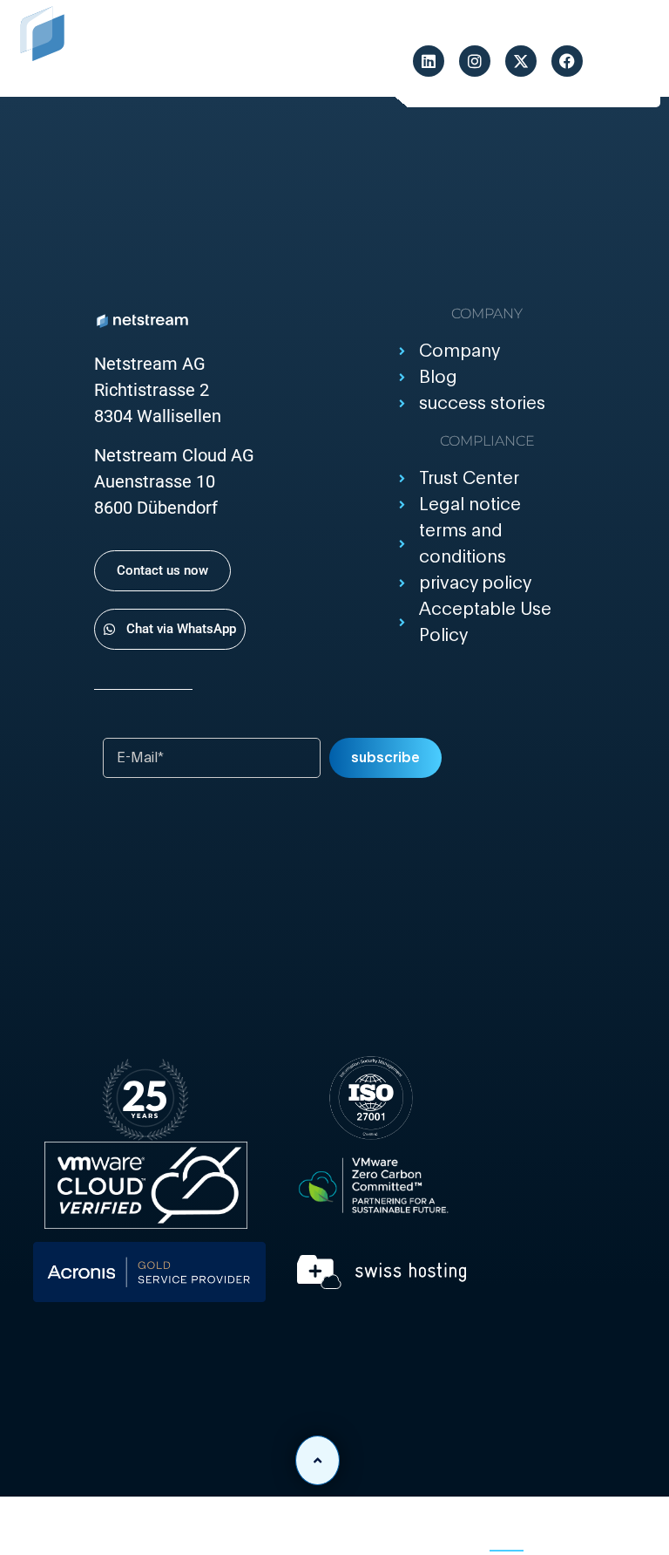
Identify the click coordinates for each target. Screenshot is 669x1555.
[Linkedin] (428, 61)
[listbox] (506, 1535)
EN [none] (506, 1532)
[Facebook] (567, 61)
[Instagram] (474, 61)
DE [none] (464, 1532)
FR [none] (548, 1532)
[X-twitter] (521, 61)
